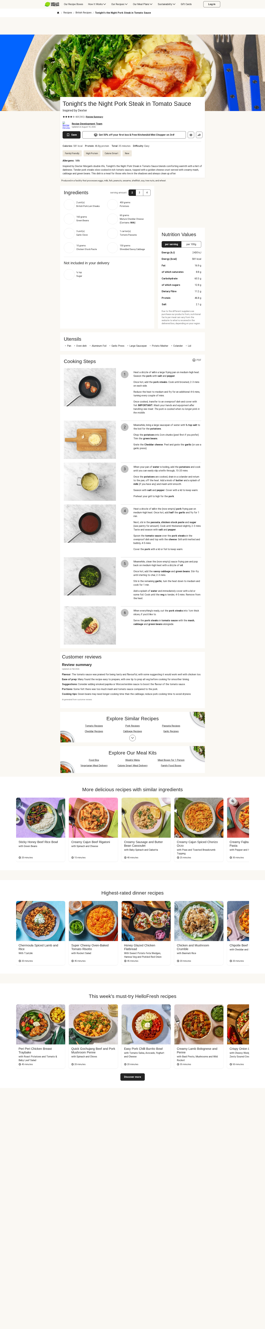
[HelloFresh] (52, 4)
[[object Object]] (191, 135)
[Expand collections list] (132, 738)
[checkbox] (64, 117)
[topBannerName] (132, 26)
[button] (107, 192)
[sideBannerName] (181, 205)
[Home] (58, 13)
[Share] (199, 135)
